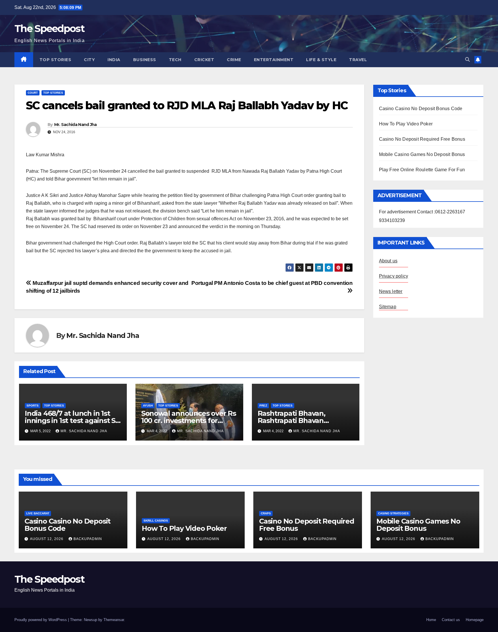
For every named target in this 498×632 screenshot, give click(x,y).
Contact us (451, 620)
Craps (266, 513)
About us (388, 260)
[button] (467, 59)
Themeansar (113, 620)
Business (144, 59)
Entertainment (274, 59)
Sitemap (387, 306)
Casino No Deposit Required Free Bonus (422, 139)
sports (33, 405)
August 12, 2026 (47, 539)
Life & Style (321, 59)
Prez (263, 405)
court (33, 92)
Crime (234, 59)
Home (431, 620)
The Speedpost (49, 28)
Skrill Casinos (156, 520)
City (89, 59)
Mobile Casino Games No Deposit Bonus (422, 154)
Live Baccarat (37, 513)
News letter (391, 291)
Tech (175, 59)
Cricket (204, 59)
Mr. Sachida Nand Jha (75, 124)
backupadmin (87, 539)
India (113, 59)
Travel (358, 59)
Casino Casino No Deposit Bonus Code (421, 108)
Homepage (475, 620)
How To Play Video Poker (406, 123)
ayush (148, 405)
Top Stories (55, 59)
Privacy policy (393, 276)
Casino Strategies (393, 513)
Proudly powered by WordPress (41, 620)
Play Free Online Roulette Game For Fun (422, 169)
